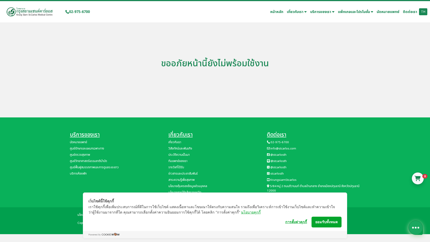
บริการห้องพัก (78, 173)
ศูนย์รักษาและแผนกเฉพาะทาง (87, 148)
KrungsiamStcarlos (283, 180)
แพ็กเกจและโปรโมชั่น (354, 12)
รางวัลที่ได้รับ (176, 167)
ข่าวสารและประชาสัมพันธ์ (183, 173)
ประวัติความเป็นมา (179, 155)
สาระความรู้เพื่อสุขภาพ (181, 180)
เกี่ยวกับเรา (295, 12)
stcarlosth (277, 173)
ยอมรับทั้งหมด (326, 222)
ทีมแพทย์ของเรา (177, 161)
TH (423, 11)
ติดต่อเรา (410, 12)
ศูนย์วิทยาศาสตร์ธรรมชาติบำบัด (88, 161)
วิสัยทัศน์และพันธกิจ (180, 148)
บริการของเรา (321, 12)
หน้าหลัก (276, 12)
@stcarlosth (278, 155)
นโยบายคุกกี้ (251, 212)
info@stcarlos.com (283, 148)
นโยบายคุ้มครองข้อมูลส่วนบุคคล (187, 186)
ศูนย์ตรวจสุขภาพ (80, 155)
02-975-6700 (79, 12)
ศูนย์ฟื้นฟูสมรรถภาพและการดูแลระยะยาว (94, 167)
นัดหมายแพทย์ (388, 12)
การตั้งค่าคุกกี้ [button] (296, 222)
